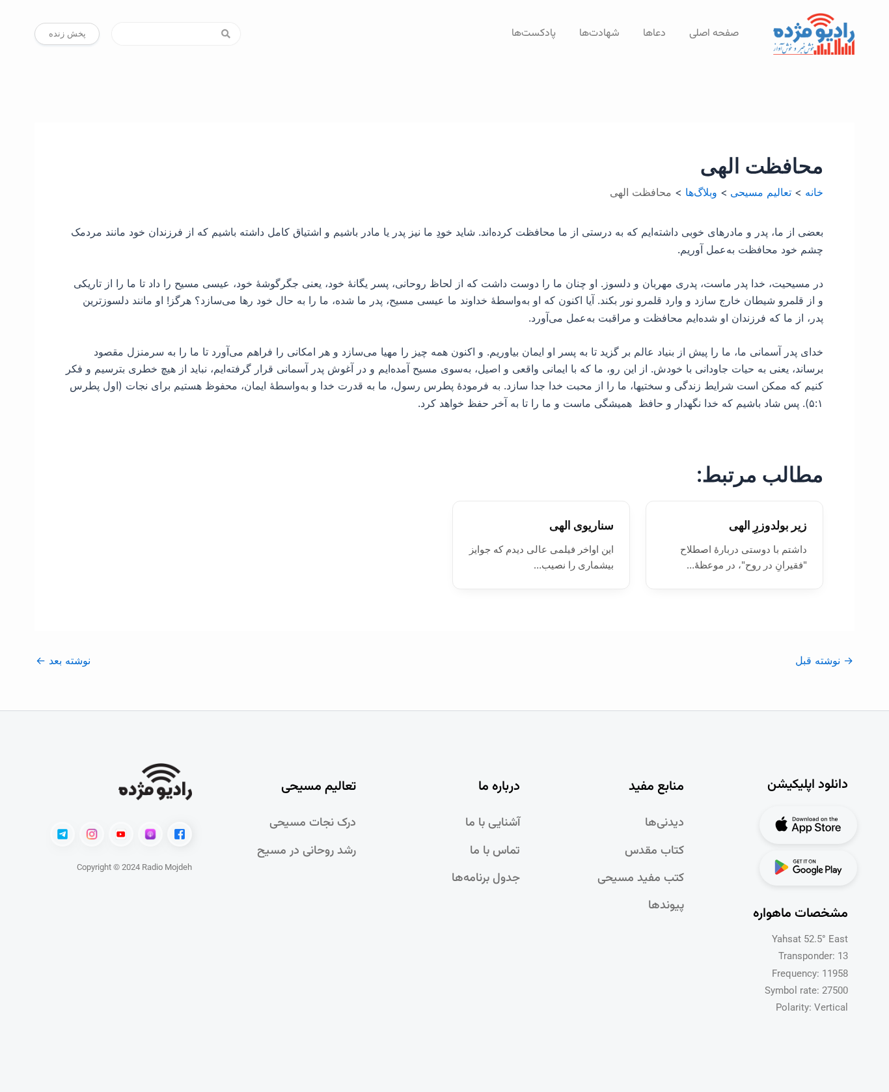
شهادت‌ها (599, 33)
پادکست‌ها (534, 33)
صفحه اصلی (714, 33)
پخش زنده (67, 33)
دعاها (654, 33)
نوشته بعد (63, 660)
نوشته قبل (824, 660)
